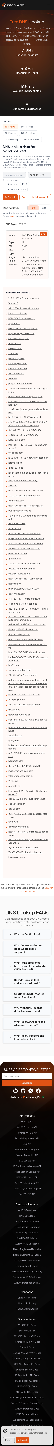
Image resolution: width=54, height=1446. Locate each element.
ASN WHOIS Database (27, 1243)
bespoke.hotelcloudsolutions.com (26, 538)
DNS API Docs (27, 1347)
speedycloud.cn (16, 803)
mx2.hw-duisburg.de (19, 573)
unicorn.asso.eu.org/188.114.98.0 (25, 639)
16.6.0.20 (13, 303)
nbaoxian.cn (14, 583)
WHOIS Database (27, 1210)
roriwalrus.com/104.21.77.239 (23, 588)
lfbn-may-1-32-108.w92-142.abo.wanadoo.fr (27, 721)
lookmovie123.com (17, 368)
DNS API (27, 1143)
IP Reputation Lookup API (27, 1171)
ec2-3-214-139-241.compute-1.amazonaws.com (28, 610)
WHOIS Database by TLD (27, 1282)
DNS (34, 208)
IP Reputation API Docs (27, 1375)
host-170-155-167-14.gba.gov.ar (25, 505)
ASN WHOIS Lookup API (27, 1182)
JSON (44, 208)
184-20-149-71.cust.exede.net (24, 598)
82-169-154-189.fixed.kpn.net (24, 765)
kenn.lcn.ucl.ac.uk (17, 313)
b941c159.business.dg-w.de (23, 328)
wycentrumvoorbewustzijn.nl (23, 847)
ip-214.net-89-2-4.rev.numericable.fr (28, 457)
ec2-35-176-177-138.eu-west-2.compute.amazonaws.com (27, 618)
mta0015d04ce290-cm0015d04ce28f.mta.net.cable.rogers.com (27, 424)
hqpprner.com (15, 760)
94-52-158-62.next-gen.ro (22, 675)
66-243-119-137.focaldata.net (24, 704)
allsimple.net (14, 785)
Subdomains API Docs (27, 1369)
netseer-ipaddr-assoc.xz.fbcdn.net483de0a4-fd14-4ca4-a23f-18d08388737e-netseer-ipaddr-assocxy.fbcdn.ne (27, 685)
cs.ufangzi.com (16, 500)
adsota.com (14, 343)
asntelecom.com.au (18, 826)
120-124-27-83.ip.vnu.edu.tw (24, 495)
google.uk (13, 740)
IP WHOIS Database (27, 1238)
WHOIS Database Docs (27, 1408)
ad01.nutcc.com (16, 593)
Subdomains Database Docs (27, 1419)
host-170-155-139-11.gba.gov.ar (25, 578)
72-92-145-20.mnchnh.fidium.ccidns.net (28, 517)
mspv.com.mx (15, 348)
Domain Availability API (27, 1155)
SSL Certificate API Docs (27, 1364)
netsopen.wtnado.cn (19, 714)
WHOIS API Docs (27, 1325)
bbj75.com (13, 665)
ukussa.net (14, 709)
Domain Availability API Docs (27, 1352)
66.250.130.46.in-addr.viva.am (24, 548)
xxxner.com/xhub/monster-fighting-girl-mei (27, 390)
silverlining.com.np (17, 363)
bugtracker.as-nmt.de (19, 510)
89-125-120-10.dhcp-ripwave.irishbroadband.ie (28, 841)
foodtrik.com (15, 735)
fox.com (12, 485)
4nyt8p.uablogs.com (19, 634)
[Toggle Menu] (49, 5)
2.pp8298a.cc (15, 467)
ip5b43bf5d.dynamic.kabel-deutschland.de (28, 474)
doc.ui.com (14, 808)
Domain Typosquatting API (27, 1188)
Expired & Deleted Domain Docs (27, 1403)
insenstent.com (16, 857)
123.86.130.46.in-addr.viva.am (23, 298)
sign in (12, 216)
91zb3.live (13, 780)
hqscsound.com (16, 439)
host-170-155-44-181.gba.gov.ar (25, 490)
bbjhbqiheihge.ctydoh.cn (21, 333)
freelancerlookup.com (19, 670)
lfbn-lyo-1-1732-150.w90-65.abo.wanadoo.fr (27, 403)
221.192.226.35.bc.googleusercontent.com (27, 815)
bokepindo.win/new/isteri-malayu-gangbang (27, 747)
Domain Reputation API (27, 1138)
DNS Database (27, 1215)
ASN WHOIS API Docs (27, 1391)
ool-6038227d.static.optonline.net (26, 798)
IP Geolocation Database (27, 1226)
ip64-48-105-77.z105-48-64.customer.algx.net (28, 659)
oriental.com (14, 528)
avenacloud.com (16, 523)
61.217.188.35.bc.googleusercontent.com (27, 755)
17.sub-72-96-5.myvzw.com (23, 434)
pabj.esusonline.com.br (20, 383)
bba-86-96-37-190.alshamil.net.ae (26, 652)
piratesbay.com (16, 358)
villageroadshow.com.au (20, 775)
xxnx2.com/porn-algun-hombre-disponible (28, 411)
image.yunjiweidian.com (20, 770)
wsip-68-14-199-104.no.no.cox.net (27, 624)
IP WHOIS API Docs (27, 1386)
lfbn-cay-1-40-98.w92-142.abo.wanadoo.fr (27, 446)
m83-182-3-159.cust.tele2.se (24, 694)
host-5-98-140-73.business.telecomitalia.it (28, 833)
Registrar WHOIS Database (27, 1277)
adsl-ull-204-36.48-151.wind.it (24, 533)
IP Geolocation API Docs (27, 1380)
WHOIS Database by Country (27, 1271)
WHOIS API (27, 1121)
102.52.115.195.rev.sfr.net (21, 568)
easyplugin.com (16, 699)
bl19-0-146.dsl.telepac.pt (21, 318)
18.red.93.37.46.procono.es (22, 603)
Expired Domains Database (27, 1254)
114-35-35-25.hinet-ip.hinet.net (25, 852)
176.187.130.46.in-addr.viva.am (24, 563)
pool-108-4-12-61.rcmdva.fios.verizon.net (27, 729)
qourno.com (14, 558)
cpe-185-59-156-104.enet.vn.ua (25, 543)
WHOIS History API (27, 1127)
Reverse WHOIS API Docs (27, 1341)
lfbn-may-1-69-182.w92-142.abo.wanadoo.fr (27, 792)
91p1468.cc (14, 323)
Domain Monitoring (27, 1297)
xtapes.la (13, 353)
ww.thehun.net (16, 373)
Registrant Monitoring (27, 1308)
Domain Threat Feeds (27, 1265)
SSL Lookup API (27, 1160)
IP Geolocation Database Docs (27, 1425)
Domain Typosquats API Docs (27, 1358)
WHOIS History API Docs (27, 1336)
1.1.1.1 (24, 184)
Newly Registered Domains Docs (27, 1397)
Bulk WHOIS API (27, 1194)
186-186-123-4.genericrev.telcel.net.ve (27, 646)
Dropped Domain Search (27, 1260)
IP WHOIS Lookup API (27, 1177)
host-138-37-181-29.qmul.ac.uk (24, 416)
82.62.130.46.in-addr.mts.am (23, 308)
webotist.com (15, 452)
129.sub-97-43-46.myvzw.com (24, 429)
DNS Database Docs (27, 1414)
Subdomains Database (27, 1221)
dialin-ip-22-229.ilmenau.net (23, 629)
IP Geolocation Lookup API (27, 1166)
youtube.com (11, 184)
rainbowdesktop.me (18, 338)
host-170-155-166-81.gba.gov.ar (25, 396)
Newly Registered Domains (27, 1249)
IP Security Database (27, 1232)
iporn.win (13, 821)
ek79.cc (12, 378)
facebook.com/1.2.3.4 (15, 189)
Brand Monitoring (27, 1303)
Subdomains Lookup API (27, 1149)
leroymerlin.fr (15, 462)
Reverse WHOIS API (27, 1132)
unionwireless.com (17, 553)
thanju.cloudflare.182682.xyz (23, 480)
